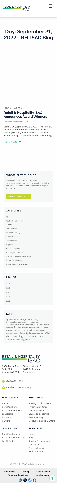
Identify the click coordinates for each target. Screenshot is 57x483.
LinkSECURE (8, 441)
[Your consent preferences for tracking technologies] (52, 478)
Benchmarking (35, 417)
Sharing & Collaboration (40, 403)
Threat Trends (36, 336)
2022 (8, 301)
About (5, 403)
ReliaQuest (10, 330)
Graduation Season (28, 324)
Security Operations (14, 252)
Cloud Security (31, 319)
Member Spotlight (13, 232)
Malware (9, 327)
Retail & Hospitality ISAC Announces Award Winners (25, 115)
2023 (8, 296)
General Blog (11, 228)
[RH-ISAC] (21, 359)
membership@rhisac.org (18, 387)
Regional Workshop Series (39, 327)
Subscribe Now (18, 196)
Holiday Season (42, 324)
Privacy (25, 471)
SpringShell (45, 333)
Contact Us (9, 471)
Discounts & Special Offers (41, 420)
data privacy (34, 322)
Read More (11, 141)
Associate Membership (13, 437)
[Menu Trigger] (50, 6)
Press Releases (36, 447)
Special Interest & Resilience (18, 256)
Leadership (7, 413)
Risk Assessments (39, 330)
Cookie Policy (43, 471)
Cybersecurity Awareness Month (18, 322)
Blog (30, 437)
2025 (8, 288)
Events (9, 224)
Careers (6, 420)
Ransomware (11, 240)
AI (7, 217)
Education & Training (38, 413)
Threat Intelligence (14, 260)
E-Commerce (11, 324)
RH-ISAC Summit (23, 330)
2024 (8, 292)
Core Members (9, 406)
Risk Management (13, 248)
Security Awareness (30, 333)
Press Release (12, 236)
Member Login (42, 475)
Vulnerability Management (17, 264)
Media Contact (35, 451)
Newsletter (34, 444)
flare (19, 324)
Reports (9, 244)
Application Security (14, 221)
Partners (6, 417)
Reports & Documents (39, 441)
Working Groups (36, 410)
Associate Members (12, 410)
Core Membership (11, 434)
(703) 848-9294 (14, 381)
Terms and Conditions (18, 475)
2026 (8, 283)
